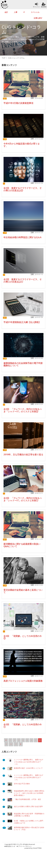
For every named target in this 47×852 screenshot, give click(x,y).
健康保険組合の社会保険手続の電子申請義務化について (23, 364)
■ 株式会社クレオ (10, 846)
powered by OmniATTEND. (33, 848)
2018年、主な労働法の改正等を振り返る (23, 454)
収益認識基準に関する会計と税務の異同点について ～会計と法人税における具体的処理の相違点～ (29, 793)
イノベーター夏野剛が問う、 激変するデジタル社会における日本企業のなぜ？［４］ (28, 777)
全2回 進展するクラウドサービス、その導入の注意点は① (23, 280)
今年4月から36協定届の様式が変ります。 (22, 145)
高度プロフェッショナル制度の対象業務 (23, 680)
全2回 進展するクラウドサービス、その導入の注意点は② (23, 189)
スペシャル (35, 12)
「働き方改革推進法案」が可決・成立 (27, 799)
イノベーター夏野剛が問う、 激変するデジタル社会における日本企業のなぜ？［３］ (28, 762)
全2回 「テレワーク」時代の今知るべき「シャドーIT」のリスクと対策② (23, 410)
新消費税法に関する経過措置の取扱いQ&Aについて (22, 545)
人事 (15, 12)
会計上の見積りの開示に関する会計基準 (28, 806)
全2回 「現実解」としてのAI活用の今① (23, 725)
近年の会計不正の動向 (22, 784)
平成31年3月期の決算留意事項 (18, 103)
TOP (3, 58)
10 (11, 744)
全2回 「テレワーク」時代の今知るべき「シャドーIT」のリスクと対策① (23, 499)
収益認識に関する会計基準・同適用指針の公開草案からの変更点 (29, 815)
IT (24, 12)
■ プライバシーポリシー (24, 846)
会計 (6, 12)
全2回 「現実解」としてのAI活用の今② (23, 637)
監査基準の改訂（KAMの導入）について (28, 768)
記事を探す (38, 18)
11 (16, 744)
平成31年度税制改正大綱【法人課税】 (22, 322)
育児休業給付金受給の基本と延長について (23, 591)
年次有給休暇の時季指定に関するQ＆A (22, 237)
